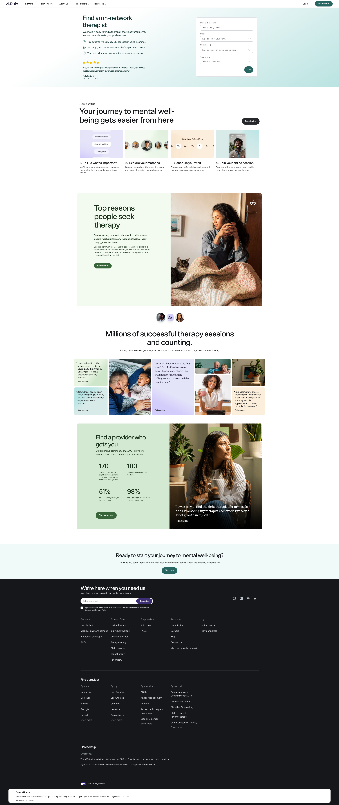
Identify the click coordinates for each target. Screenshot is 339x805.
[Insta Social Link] (234, 598)
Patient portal (208, 625)
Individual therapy (120, 631)
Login (305, 4)
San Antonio (117, 715)
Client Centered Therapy (184, 723)
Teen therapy (118, 654)
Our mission (177, 625)
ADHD (143, 692)
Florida (84, 704)
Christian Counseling (182, 707)
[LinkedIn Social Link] (241, 598)
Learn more (102, 266)
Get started (323, 4)
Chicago (115, 704)
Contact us (176, 642)
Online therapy (118, 625)
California (86, 692)
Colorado (85, 698)
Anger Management (151, 698)
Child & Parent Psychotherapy (179, 715)
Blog (173, 637)
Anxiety (144, 704)
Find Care (28, 4)
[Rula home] (12, 4)
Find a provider (106, 515)
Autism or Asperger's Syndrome (151, 711)
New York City (118, 692)
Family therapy (119, 642)
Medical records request (184, 648)
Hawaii (84, 715)
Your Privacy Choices (96, 784)
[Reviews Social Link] (255, 598)
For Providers (46, 4)
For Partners (81, 4)
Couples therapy (119, 637)
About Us (63, 4)
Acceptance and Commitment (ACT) (181, 694)
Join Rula (145, 625)
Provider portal (209, 631)
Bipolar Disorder (149, 719)
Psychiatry (116, 660)
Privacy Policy (100, 610)
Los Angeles (117, 698)
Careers (175, 631)
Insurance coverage (91, 637)
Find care (169, 570)
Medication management (94, 631)
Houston (115, 709)
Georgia (85, 709)
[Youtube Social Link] (248, 598)
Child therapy (118, 648)
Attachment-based (181, 701)
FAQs (83, 642)
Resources (98, 4)
